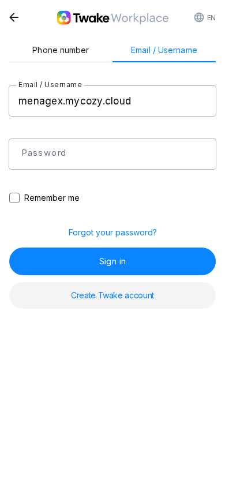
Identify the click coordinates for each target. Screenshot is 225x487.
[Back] (14, 17)
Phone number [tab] (60, 50)
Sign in (112, 261)
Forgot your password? (113, 232)
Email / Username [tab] (164, 50)
